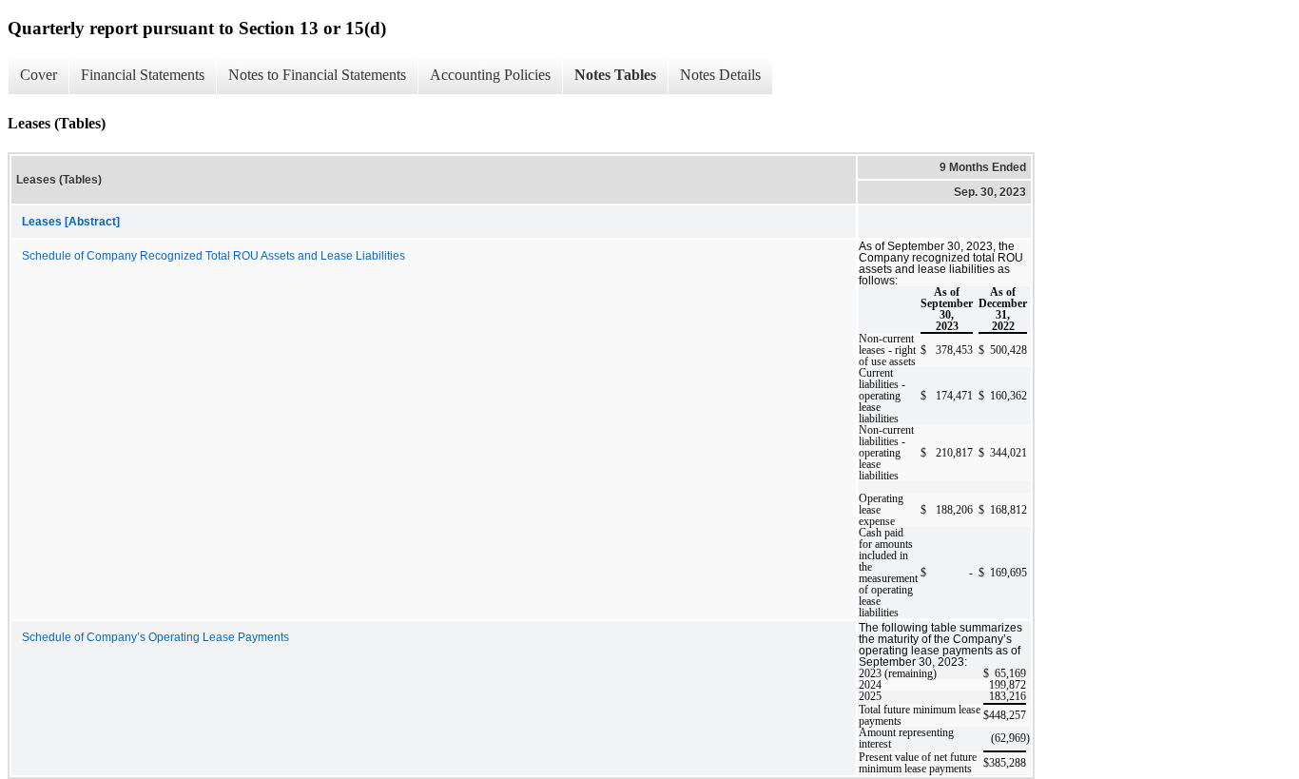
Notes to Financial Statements (317, 75)
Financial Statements (142, 75)
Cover (38, 75)
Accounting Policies (490, 75)
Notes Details (720, 75)
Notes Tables (615, 75)
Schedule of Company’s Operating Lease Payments (155, 637)
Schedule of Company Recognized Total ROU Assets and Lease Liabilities (213, 256)
